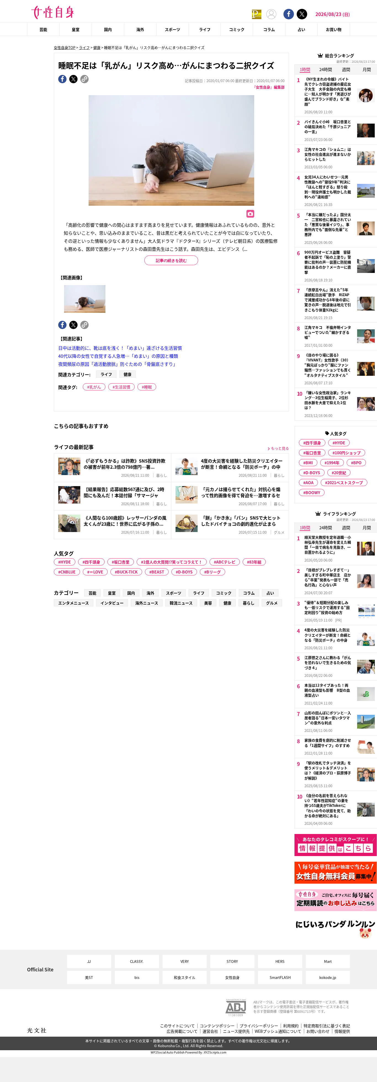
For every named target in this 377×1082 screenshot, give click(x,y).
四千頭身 (92, 562)
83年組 (255, 562)
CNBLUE (68, 572)
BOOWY (313, 492)
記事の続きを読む (171, 260)
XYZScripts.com (215, 1052)
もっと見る (280, 448)
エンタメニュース (73, 603)
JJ (89, 961)
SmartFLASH (280, 977)
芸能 (43, 29)
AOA (310, 482)
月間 (367, 69)
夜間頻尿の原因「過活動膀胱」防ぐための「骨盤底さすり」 (117, 364)
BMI (309, 462)
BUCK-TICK (127, 572)
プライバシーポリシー (259, 1025)
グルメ (272, 603)
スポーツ (172, 29)
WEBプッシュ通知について (278, 1031)
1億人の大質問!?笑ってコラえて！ (172, 562)
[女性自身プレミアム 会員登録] (256, 14)
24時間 (325, 69)
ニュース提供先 (236, 1031)
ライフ (205, 29)
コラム (269, 29)
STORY (232, 961)
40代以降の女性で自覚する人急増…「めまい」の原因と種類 (118, 356)
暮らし (248, 603)
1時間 (305, 69)
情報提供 (342, 1031)
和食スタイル (184, 977)
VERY (184, 961)
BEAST (158, 572)
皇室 (75, 29)
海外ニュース (146, 603)
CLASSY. (137, 961)
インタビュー (112, 603)
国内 (108, 29)
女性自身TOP (64, 47)
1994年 (333, 462)
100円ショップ (348, 452)
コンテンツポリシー (217, 1025)
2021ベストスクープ (345, 482)
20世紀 (340, 472)
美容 (208, 603)
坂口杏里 (121, 562)
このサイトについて (177, 1025)
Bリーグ (213, 572)
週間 (346, 69)
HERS (280, 961)
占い (301, 29)
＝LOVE (96, 572)
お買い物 (333, 29)
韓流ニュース (181, 603)
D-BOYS (185, 572)
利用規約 (291, 1025)
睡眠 (148, 387)
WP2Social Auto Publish (168, 1052)
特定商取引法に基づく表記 (327, 1025)
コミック (237, 29)
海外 (140, 29)
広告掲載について (182, 1031)
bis (136, 977)
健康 (96, 47)
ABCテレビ (225, 562)
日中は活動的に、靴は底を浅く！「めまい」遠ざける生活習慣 (120, 348)
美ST (89, 977)
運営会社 (210, 1031)
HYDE (65, 562)
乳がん (95, 387)
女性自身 (232, 977)
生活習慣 (122, 387)
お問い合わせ (318, 1031)
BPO (357, 462)
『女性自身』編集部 (268, 87)
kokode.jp (327, 977)
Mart (328, 961)
